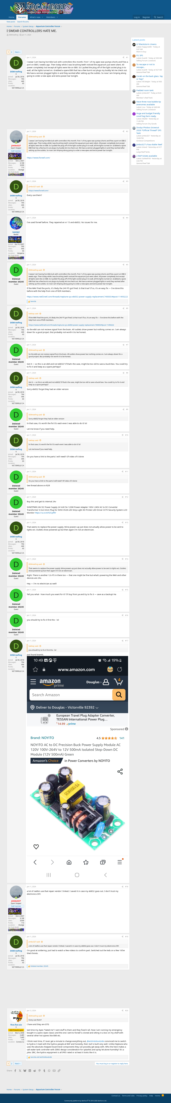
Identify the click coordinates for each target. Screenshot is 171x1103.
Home (11, 17)
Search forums (23, 21)
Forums (22, 17)
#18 (126, 886)
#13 (126, 522)
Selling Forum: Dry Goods (146, 123)
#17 (126, 641)
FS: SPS (139, 55)
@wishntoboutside (95, 1041)
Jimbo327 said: (34, 186)
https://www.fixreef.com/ (38, 157)
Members (50, 17)
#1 (127, 57)
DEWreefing (13, 35)
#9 (127, 409)
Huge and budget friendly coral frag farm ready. (148, 114)
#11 (126, 471)
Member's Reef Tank (144, 98)
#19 (126, 936)
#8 (127, 373)
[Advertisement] (55, 43)
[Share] (123, 57)
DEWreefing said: (35, 136)
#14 (126, 559)
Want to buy (141, 51)
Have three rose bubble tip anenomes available (148, 103)
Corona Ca (20, 1042)
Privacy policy (142, 1095)
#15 (126, 590)
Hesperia (20, 253)
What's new (35, 17)
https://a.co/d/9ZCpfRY (45, 512)
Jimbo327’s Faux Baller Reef (149, 144)
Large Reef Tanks (143, 152)
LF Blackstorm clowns (146, 44)
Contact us (116, 1095)
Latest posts (138, 39)
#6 (127, 308)
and (41, 1057)
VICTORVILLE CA (18, 88)
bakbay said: (33, 313)
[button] (42, 17)
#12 (126, 497)
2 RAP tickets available (146, 155)
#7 (127, 345)
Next (17, 52)
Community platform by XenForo (85, 1101)
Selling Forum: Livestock (146, 60)
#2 (127, 131)
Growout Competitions (145, 140)
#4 (127, 218)
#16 (126, 615)
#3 (127, 181)
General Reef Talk (143, 72)
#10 (126, 435)
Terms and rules (128, 1095)
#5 (127, 265)
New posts (11, 21)
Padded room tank (144, 90)
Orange (21, 170)
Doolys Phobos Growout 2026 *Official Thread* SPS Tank (148, 130)
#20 (126, 1010)
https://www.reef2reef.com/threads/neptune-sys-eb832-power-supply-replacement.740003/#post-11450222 (77, 296)
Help (151, 1095)
